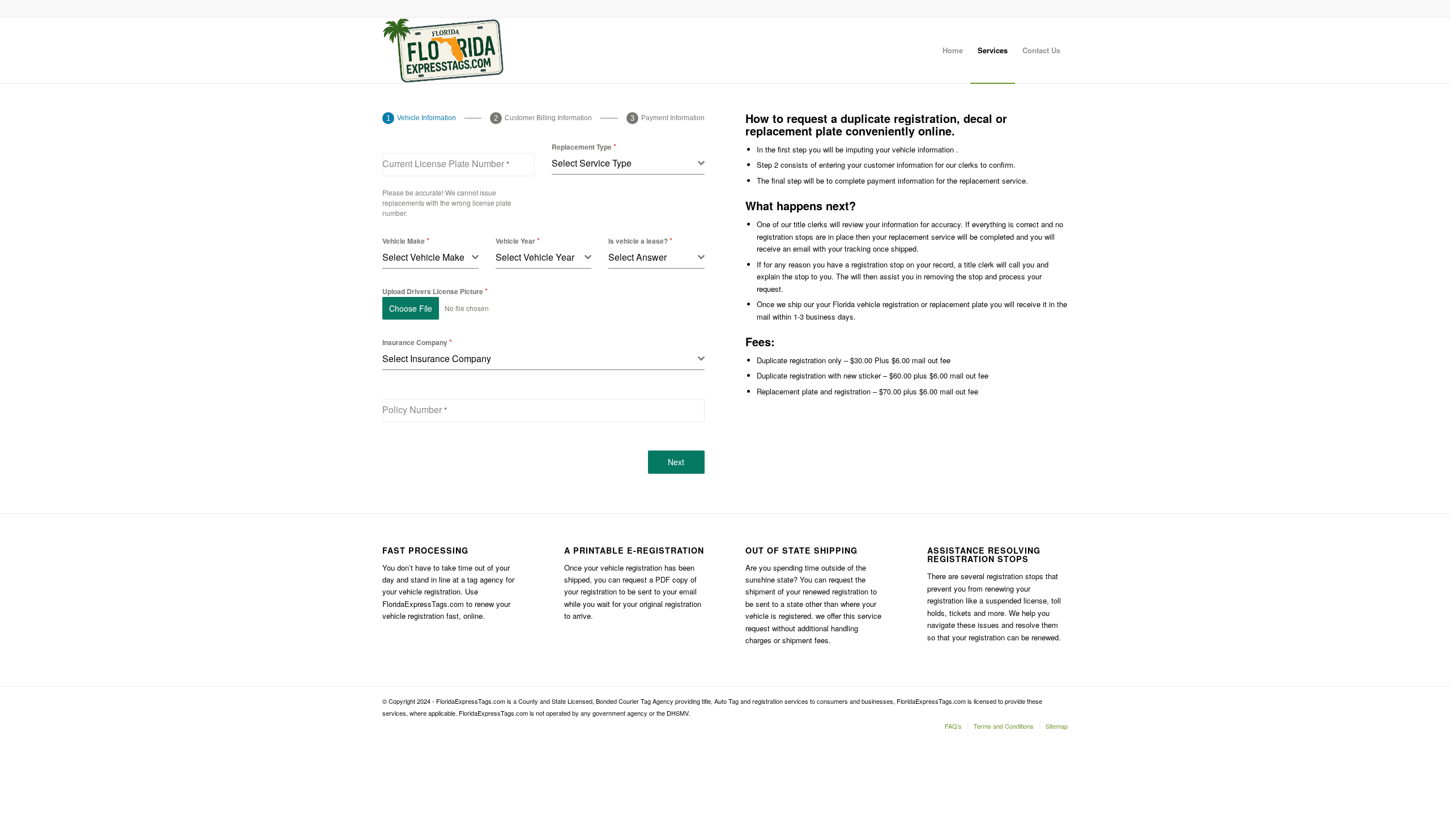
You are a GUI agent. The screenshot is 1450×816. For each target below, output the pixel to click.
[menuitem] (952, 50)
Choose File (410, 308)
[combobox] (628, 163)
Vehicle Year (518, 240)
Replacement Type (584, 146)
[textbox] (624, 163)
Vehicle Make (405, 240)
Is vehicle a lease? (640, 240)
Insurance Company (417, 342)
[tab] (419, 118)
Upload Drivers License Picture (435, 291)
